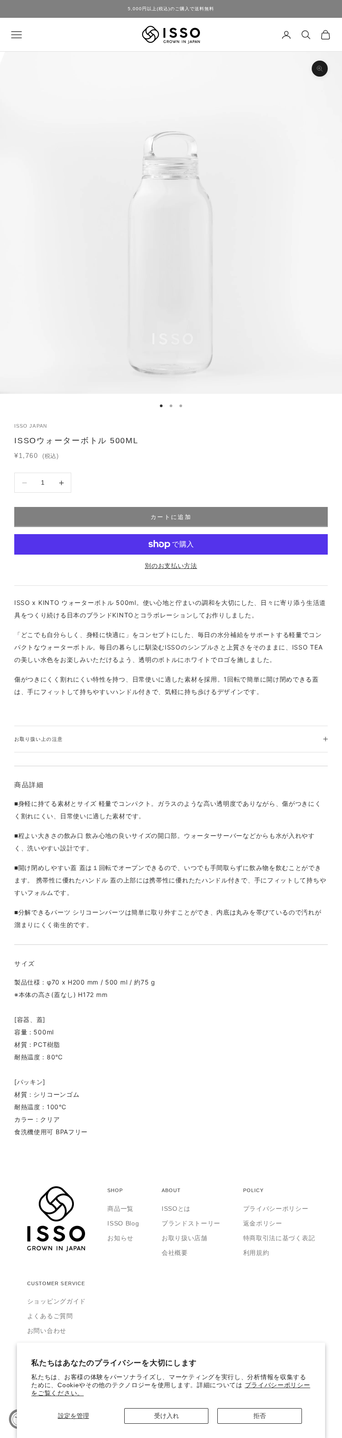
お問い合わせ (46, 1330)
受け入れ (166, 1415)
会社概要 (175, 1252)
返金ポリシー (262, 1223)
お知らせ (120, 1238)
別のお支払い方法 (171, 565)
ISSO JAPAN (30, 426)
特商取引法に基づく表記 (279, 1238)
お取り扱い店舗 (185, 1238)
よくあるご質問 (50, 1316)
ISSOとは (176, 1208)
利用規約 (256, 1252)
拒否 (259, 1415)
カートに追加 (171, 517)
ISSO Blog (123, 1223)
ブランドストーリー (191, 1223)
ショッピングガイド (56, 1301)
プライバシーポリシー (276, 1208)
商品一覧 (120, 1208)
